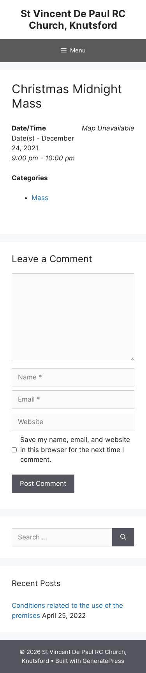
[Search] (123, 537)
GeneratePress (103, 660)
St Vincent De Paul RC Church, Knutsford (73, 19)
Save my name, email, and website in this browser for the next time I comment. (75, 449)
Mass (40, 198)
